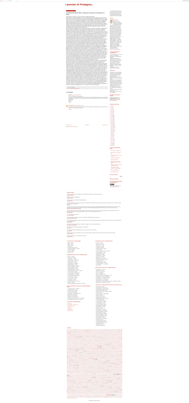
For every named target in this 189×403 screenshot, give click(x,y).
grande (69, 356)
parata (79, 371)
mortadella (73, 367)
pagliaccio (109, 370)
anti (113, 331)
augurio (112, 333)
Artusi (118, 332)
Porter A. (108, 375)
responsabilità (102, 380)
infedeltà (84, 358)
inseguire (117, 358)
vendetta (98, 395)
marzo (112, 138)
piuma (101, 374)
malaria (87, 363)
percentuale (116, 372)
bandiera (84, 335)
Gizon (79, 355)
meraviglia (83, 365)
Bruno (120, 337)
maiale (80, 363)
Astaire (91, 333)
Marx (70, 364)
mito (85, 366)
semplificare (112, 385)
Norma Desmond (100, 368)
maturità (101, 364)
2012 (112, 124)
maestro (119, 362)
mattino (96, 364)
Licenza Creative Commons (114, 186)
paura (74, 372)
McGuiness (108, 364)
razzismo (106, 379)
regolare (82, 380)
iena (81, 357)
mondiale (95, 366)
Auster (120, 333)
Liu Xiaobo (74, 362)
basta (98, 335)
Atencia (97, 333)
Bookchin (93, 337)
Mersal (98, 365)
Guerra (91, 356)
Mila (120, 365)
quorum (105, 378)
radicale (120, 378)
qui (118, 91)
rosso (100, 382)
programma (71, 377)
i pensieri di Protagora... (79, 4)
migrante (118, 365)
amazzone (120, 330)
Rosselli (95, 382)
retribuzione (68, 381)
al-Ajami (79, 330)
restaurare (114, 380)
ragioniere (82, 379)
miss (80, 366)
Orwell (83, 370)
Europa (84, 350)
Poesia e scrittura (70, 310)
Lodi (82, 362)
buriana (85, 338)
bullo (80, 338)
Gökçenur (96, 355)
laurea (120, 360)
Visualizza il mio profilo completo (115, 49)
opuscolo (118, 369)
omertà (98, 369)
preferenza (81, 376)
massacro (80, 364)
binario (118, 336)
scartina (93, 384)
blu (72, 337)
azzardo (92, 334)
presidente (94, 376)
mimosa (74, 366)
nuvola (74, 369)
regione (79, 380)
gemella (76, 354)
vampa (85, 395)
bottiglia (102, 337)
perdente (120, 372)
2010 (112, 143)
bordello (96, 337)
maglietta (78, 363)
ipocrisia (91, 359)
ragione (79, 379)
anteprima (110, 331)
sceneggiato (109, 384)
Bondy (85, 337)
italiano (98, 359)
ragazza (72, 379)
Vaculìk (75, 395)
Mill (69, 366)
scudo (91, 385)
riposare (103, 381)
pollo (75, 375)
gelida (68, 354)
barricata (92, 335)
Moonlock (117, 366)
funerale (79, 353)
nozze (119, 368)
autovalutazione (79, 334)
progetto (68, 377)
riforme (97, 381)
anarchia (92, 331)
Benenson (84, 336)
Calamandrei (106, 338)
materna (87, 364)
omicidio (101, 369)
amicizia (80, 331)
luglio (111, 132)
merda (89, 365)
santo (110, 383)
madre (116, 362)
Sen (115, 385)
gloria (84, 355)
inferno (86, 358)
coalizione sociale (116, 341)
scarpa (90, 384)
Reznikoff (72, 381)
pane (67, 371)
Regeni (76, 380)
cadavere (103, 338)
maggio (112, 135)
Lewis (101, 361)
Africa (120, 329)
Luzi (106, 362)
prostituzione (100, 377)
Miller (71, 366)
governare (107, 355)
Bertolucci (101, 336)
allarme (101, 330)
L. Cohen (93, 360)
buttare (95, 338)
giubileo (117, 354)
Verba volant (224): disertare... (115, 157)
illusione (93, 357)
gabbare (91, 353)
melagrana (71, 365)
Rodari (87, 382)
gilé (101, 354)
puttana (81, 378)
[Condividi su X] (72, 87)
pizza (103, 374)
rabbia (110, 378)
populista (98, 375)
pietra (68, 374)
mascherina (76, 364)
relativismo (85, 380)
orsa (80, 370)
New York (81, 368)
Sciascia (80, 385)
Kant (116, 359)
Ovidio (95, 370)
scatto (98, 384)
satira (67, 384)
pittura (98, 374)
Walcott (87, 397)
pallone (115, 370)
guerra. (100, 356)
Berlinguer (93, 336)
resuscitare (117, 380)
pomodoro (84, 375)
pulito (73, 378)
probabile (113, 376)
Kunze (90, 360)
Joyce (114, 359)
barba (86, 335)
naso (109, 367)
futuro (88, 353)
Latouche (116, 360)
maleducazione (93, 363)
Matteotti (93, 364)
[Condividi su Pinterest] (73, 87)
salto (89, 383)
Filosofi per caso (70, 308)
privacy (110, 376)
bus (90, 338)
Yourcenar (105, 397)
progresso (75, 377)
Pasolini (106, 371)
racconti (116, 378)
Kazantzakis (74, 360)
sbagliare (70, 384)
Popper (95, 375)
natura (115, 367)
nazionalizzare (69, 368)
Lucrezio (98, 362)
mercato (87, 365)
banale (77, 335)
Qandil (84, 378)
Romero (92, 382)
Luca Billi (115, 19)
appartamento (72, 332)
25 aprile (68, 329)
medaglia (112, 364)
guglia (106, 356)
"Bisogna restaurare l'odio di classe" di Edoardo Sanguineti (116, 165)
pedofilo (87, 372)
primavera (103, 376)
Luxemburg (103, 362)
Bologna (78, 337)
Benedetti (79, 336)
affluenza (113, 329)
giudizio (68, 355)
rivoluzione (76, 382)
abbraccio (78, 329)
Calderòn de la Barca (114, 338)
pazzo (80, 372)
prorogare (89, 377)
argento (96, 332)
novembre (112, 127)
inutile (88, 359)
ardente (91, 332)
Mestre (107, 365)
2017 (112, 118)
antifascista (68, 332)
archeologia (82, 332)
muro (88, 367)
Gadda (94, 353)
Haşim (112, 356)
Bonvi (90, 337)
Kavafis (71, 360)
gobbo (88, 355)
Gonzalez (100, 355)
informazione (90, 358)
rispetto (112, 381)
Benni (87, 336)
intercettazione (77, 359)
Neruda (76, 368)
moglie (90, 366)
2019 (112, 115)
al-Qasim (85, 330)
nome (96, 368)
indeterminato (68, 358)
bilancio (115, 336)
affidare (110, 329)
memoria (75, 365)
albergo (91, 330)
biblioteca (107, 336)
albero (94, 330)
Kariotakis (119, 359)
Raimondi (85, 379)
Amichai (77, 331)
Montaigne (105, 366)
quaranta (90, 378)
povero (120, 375)
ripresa (106, 381)
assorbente (84, 333)
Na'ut (101, 367)
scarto (96, 384)
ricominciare (80, 381)
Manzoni (114, 363)
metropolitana (114, 365)
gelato (121, 353)
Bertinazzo (97, 336)
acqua (88, 329)
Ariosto (102, 332)
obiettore (77, 369)
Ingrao (95, 358)
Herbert (120, 356)
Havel (114, 356)
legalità (76, 361)
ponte (87, 375)
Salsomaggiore (86, 383)
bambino (71, 335)
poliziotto (70, 375)
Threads (118, 99)
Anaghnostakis (87, 331)
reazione (109, 379)
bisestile (70, 337)
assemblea (80, 333)
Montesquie (113, 366)
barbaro (89, 335)
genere (78, 354)
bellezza (74, 336)
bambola (75, 335)
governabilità (103, 355)
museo (93, 367)
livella (77, 362)
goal (86, 355)
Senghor (120, 385)
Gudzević (88, 356)
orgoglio (78, 370)
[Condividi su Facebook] (72, 87)
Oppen (104, 369)
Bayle (115, 335)
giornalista (108, 354)
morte (76, 367)
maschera (73, 364)
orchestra (68, 370)
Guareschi (82, 356)
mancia (97, 363)
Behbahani (68, 336)
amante (117, 330)
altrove (114, 330)
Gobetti (91, 355)
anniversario (101, 331)
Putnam (78, 378)
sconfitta (86, 385)
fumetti (76, 353)
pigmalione (75, 374)
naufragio (121, 367)
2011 (112, 142)
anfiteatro (97, 331)
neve (78, 368)
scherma (117, 384)
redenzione (115, 379)
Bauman (112, 335)
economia (68, 348)
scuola (94, 385)
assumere (88, 333)
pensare (101, 372)
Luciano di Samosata (93, 362)
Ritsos (70, 382)
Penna (95, 372)
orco (70, 370)
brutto (67, 338)
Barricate (96, 335)
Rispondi (69, 102)
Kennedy (78, 360)
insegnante (114, 358)
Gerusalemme (89, 354)
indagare (117, 357)
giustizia (73, 355)
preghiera (85, 376)
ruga (118, 382)
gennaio (112, 140)
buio (74, 338)
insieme (120, 358)
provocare (115, 377)
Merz (100, 365)
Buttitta (97, 338)
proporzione (82, 377)
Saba (79, 383)
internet (85, 359)
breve (112, 337)
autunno (83, 334)
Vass (90, 395)
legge (78, 361)
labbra (95, 360)
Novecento (116, 368)
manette (107, 363)
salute (91, 383)
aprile (112, 136)
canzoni (102, 339)
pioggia (82, 374)
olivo (92, 369)
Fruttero (71, 353)
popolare (90, 375)
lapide (110, 360)
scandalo (83, 384)
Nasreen (112, 367)
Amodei (83, 331)
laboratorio (98, 360)
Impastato (102, 357)
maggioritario (71, 363)
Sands (100, 383)
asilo (71, 333)
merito (95, 365)
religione (89, 380)
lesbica (90, 361)
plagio (105, 374)
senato (117, 385)
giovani (111, 354)
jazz (106, 359)
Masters (83, 364)
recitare (112, 379)
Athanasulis (100, 333)
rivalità (73, 382)
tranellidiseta (70, 309)
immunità (99, 357)
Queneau (101, 378)
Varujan (87, 395)
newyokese (85, 368)
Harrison (109, 356)
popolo (92, 375)
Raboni (113, 378)
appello (76, 332)
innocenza (103, 358)
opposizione (114, 369)
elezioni (95, 348)
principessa (107, 376)
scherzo (120, 384)
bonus (87, 337)
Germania (85, 354)
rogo (89, 382)
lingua (116, 361)
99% (74, 329)
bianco (104, 336)
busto (92, 338)
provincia (112, 377)
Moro (70, 367)
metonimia (110, 365)
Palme (117, 370)
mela (68, 365)
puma (76, 378)
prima (100, 376)
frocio (68, 353)
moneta (102, 366)
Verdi (115, 395)
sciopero (83, 385)
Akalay (76, 330)
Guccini (85, 356)
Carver (83, 340)
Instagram (115, 100)
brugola (118, 337)
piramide (89, 374)
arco (84, 332)
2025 (112, 107)
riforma (94, 381)
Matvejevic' (104, 364)
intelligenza (73, 359)
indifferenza (72, 358)
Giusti (70, 355)
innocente (100, 358)
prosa (92, 377)
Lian (103, 361)
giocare (103, 354)
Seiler (106, 385)
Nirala (90, 368)
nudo (121, 368)
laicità (101, 360)
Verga (118, 395)
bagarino (105, 334)
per (113, 372)
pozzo (71, 376)
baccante (98, 334)
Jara (104, 359)
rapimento (90, 379)
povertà (68, 376)
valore (82, 395)
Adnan (97, 329)
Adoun (107, 329)
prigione (98, 376)
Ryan (77, 383)
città (97, 341)
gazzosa (119, 353)
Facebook (111, 100)
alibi (98, 330)
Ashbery (121, 332)
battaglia (104, 335)
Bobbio (75, 337)
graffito (118, 355)
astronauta (94, 333)
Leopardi (87, 361)
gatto (116, 353)
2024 (112, 108)
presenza (91, 376)
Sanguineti (104, 383)
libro (108, 361)
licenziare (111, 361)
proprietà (86, 377)
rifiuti (89, 381)
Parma (86, 371)
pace (100, 370)
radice (67, 379)
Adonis (104, 329)
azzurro (95, 334)
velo (95, 395)
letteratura (96, 361)
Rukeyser (68, 383)
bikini (112, 336)
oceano (87, 369)
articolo (113, 332)
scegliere (104, 384)
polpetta (78, 375)
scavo (101, 384)
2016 (112, 119)
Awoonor (86, 334)
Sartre (120, 383)
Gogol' (93, 355)
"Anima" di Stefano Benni (114, 171)
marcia (120, 363)
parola (93, 371)
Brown (115, 337)
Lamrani (104, 360)
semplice (109, 385)
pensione (108, 372)
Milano (67, 366)
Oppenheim (107, 369)
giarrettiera (95, 354)
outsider (93, 370)
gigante (99, 354)
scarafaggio (86, 384)
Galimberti (100, 353)
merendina (92, 365)
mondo (99, 366)
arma (107, 332)
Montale (109, 366)
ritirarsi (118, 381)
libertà (106, 361)
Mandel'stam (100, 363)
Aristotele (105, 332)
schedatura (113, 384)
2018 (112, 116)
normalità (105, 368)
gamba (103, 353)
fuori (83, 353)
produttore (120, 376)
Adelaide (94, 329)
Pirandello (92, 374)
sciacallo (77, 385)
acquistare (91, 329)
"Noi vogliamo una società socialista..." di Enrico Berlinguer (116, 168)
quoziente (108, 378)
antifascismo (119, 331)
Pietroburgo (71, 374)
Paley (112, 370)
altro (111, 330)
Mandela (104, 363)
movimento (82, 367)
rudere (115, 382)
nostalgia (108, 368)
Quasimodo (97, 378)
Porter (104, 375)
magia (75, 363)
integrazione (68, 359)
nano (103, 367)
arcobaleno (87, 332)
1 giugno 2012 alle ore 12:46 (79, 105)
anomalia (107, 331)
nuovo (71, 369)
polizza (73, 375)
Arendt (93, 332)
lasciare (113, 360)
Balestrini (114, 334)
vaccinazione (68, 395)
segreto (103, 385)
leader (71, 361)
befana (120, 335)
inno (97, 358)
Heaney (117, 356)
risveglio (115, 381)
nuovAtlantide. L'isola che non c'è (73, 304)
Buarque (70, 338)
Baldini (110, 334)
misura (83, 366)
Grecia (75, 356)
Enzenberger (75, 349)
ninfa (88, 368)
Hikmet (68, 357)
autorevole (71, 334)
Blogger (99, 400)
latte (118, 360)
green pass (78, 356)
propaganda (78, 377)
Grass (72, 356)
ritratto (67, 382)
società (109, 387)
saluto (94, 383)
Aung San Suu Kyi (116, 333)
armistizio (110, 332)
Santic (108, 383)
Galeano (97, 353)
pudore (68, 378)
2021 (112, 112)
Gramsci (121, 355)
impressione (110, 357)
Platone (108, 374)
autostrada (75, 334)
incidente (114, 357)
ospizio (86, 370)
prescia (88, 376)
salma (82, 383)
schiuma (74, 385)
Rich (77, 381)
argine (99, 332)
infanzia (79, 358)
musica (96, 367)
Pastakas (120, 371)
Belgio (71, 336)
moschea (79, 367)
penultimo (111, 372)
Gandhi (106, 353)
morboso (120, 366)
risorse (109, 381)
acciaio (81, 329)
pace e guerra (104, 370)
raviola (101, 379)
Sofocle (116, 387)
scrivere (89, 385)
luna (100, 362)
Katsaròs (68, 360)
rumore (71, 383)
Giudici (120, 354)
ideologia (79, 357)
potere (118, 375)
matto (98, 364)
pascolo (103, 371)
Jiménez (109, 359)
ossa (88, 370)
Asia (68, 333)
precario (74, 376)
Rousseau (105, 382)
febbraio (112, 139)
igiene (83, 357)
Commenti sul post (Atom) (73, 126)
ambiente (68, 331)
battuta (107, 335)
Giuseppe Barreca (71, 105)
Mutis (98, 367)
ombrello (95, 369)
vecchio (93, 395)
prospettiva (97, 377)
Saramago (114, 383)
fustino (86, 353)
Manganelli (110, 363)
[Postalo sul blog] (71, 87)
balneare (68, 335)
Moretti (68, 367)
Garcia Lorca (112, 353)
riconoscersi (84, 381)
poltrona (81, 375)
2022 (112, 111)
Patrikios (71, 372)
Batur (109, 335)
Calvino (119, 338)
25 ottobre (71, 329)
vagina (77, 395)
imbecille (96, 357)
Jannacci (101, 359)
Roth (102, 382)
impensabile (106, 357)
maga (68, 363)
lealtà (73, 361)
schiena (71, 385)
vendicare (101, 395)
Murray (91, 367)
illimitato (90, 357)
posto (115, 375)
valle (79, 395)
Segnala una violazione (114, 178)
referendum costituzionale (70, 380)
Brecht (110, 337)
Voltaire (72, 397)
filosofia (80, 352)
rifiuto (91, 381)
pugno (71, 378)
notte (113, 368)
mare (67, 364)
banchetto (80, 335)
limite (114, 361)
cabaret (100, 338)
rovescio (113, 382)
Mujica (85, 367)
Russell (74, 383)
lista (71, 362)
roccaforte (83, 382)
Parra (95, 371)
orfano (73, 370)
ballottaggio (120, 334)
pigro (77, 374)
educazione (79, 348)
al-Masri (82, 330)
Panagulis (120, 370)
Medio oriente (116, 364)
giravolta (114, 354)
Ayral (89, 334)
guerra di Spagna (96, 356)
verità (120, 395)
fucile (73, 353)
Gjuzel (82, 355)
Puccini (121, 377)
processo (117, 376)
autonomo (68, 334)
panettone (70, 371)
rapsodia (98, 379)
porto (110, 375)
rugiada (120, 382)
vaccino (72, 395)
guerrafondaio (103, 356)
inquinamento (107, 358)
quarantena (93, 378)
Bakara (108, 334)
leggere (84, 361)
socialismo (102, 387)
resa (98, 380)
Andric (94, 331)
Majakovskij (83, 363)
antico (115, 331)
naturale (118, 367)
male (89, 363)
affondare (116, 329)
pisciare (96, 374)
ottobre (112, 128)
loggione (85, 362)
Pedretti (90, 372)
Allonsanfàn (69, 303)
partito (98, 371)
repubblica (95, 380)
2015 (112, 120)
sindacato (76, 387)
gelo (73, 354)
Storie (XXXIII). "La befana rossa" (116, 150)
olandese (90, 369)
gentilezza (81, 354)
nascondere (106, 367)
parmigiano (89, 371)
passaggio (113, 371)
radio (70, 379)
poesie (115, 374)
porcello (101, 375)
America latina (73, 331)
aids (73, 330)
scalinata (80, 384)
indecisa (120, 357)
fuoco (81, 353)
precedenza (77, 376)
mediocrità (121, 364)
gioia (105, 354)
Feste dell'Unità (120, 351)
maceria (110, 362)
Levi (98, 361)
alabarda (88, 330)
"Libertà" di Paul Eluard (114, 159)
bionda (120, 336)
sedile (97, 385)
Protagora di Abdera (106, 377)
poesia (111, 374)
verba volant (109, 395)
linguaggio (119, 361)
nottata (111, 368)
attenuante (104, 333)
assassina (77, 333)
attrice (109, 333)
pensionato (104, 372)
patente (68, 372)
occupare (84, 369)
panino (73, 371)
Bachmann (101, 334)
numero (69, 369)
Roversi (109, 382)
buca (72, 338)
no (92, 368)
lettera (93, 361)
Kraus (84, 360)
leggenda (81, 361)
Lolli (87, 362)
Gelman (71, 354)
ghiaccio (93, 354)
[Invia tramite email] (70, 87)
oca (81, 369)
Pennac (98, 372)
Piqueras (85, 374)
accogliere (84, 329)
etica (75, 350)
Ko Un (81, 360)
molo (92, 366)
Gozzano (111, 355)
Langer (107, 360)
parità (83, 371)
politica (72, 88)
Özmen (98, 370)
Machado (113, 362)
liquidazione (68, 362)
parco (81, 371)
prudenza (118, 377)
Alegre (96, 330)
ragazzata (76, 379)
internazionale (81, 359)
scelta (106, 384)
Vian (79, 396)
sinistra (83, 387)
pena (93, 372)
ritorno (120, 381)
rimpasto (100, 381)
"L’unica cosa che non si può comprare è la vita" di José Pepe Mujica (116, 162)
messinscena (104, 365)
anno (104, 331)
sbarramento (74, 384)
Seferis (100, 385)
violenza (96, 396)
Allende (106, 330)
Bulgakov (77, 338)
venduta (104, 395)
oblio (79, 369)
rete (120, 380)
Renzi (92, 380)
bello (76, 336)
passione (117, 371)
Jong (111, 359)
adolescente (100, 329)
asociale (74, 333)
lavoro (68, 361)
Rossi (98, 382)
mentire (80, 365)
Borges (99, 337)
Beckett (118, 335)
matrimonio (90, 364)
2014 (112, 122)
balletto (116, 334)
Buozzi (82, 338)
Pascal (100, 371)
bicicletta (110, 336)
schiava (68, 385)
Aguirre (71, 330)
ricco (75, 381)
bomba (82, 337)
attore (107, 333)
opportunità (111, 369)
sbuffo (77, 384)
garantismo (109, 353)
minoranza (77, 366)
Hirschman (71, 357)
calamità (110, 338)
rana (87, 379)
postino (113, 375)
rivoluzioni (79, 382)
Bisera (67, 337)
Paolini (76, 371)
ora (120, 369)
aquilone (78, 332)
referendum (119, 379)
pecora (84, 372)
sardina (118, 383)
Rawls (103, 379)
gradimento (114, 355)
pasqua (110, 371)
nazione (73, 368)
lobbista (80, 362)
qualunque (87, 378)
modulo (88, 366)
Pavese (77, 372)
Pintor (80, 374)
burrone (88, 338)
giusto (76, 355)
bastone (101, 335)
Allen (103, 330)
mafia (121, 362)
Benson (90, 336)
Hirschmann (75, 357)
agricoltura (68, 330)
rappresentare (94, 379)
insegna (111, 358)
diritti (98, 346)
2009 (112, 145)
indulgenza (76, 358)
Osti (90, 370)
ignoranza (86, 357)
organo (75, 370)
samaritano (97, 383)
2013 (112, 123)
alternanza (109, 330)
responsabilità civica (76, 88)
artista (116, 332)
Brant (105, 337)
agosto (112, 131)
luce (89, 362)
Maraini (118, 363)
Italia (70, 88)
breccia (107, 337)
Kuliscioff (87, 360)
